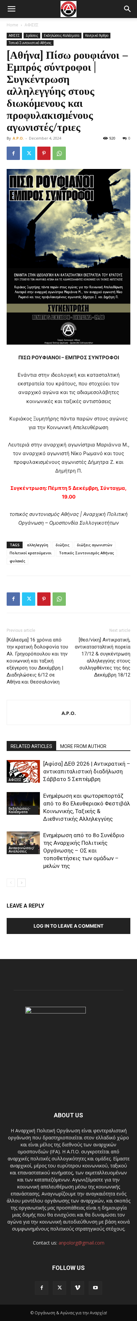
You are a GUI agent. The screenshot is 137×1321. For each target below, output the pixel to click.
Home (12, 25)
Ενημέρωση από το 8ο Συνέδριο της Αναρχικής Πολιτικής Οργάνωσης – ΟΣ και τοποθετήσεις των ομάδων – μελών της (83, 850)
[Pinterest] (44, 153)
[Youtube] (95, 1288)
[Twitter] (28, 153)
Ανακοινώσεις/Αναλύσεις (21, 849)
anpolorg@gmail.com (81, 1243)
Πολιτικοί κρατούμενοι (31, 552)
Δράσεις (32, 35)
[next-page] (21, 883)
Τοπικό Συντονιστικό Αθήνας (30, 42)
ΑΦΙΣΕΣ (32, 25)
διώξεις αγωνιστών (94, 544)
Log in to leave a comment (68, 926)
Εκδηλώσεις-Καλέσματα (61, 35)
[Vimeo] (77, 1288)
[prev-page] (11, 883)
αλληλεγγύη (37, 544)
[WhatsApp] (59, 153)
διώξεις (62, 544)
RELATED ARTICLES (31, 746)
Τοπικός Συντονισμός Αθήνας (86, 552)
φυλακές (17, 560)
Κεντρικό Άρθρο (96, 35)
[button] (11, 9)
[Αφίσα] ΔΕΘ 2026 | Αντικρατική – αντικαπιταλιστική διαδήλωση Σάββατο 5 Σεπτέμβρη (86, 771)
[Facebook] (13, 153)
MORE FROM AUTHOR (83, 746)
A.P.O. (18, 138)
